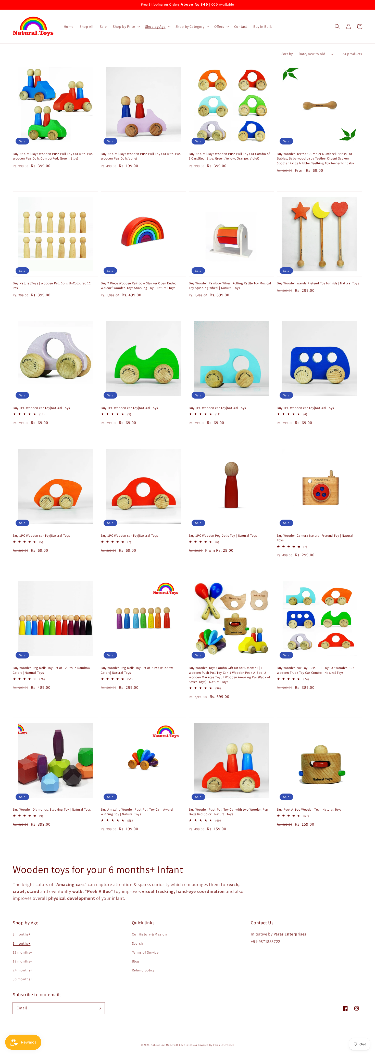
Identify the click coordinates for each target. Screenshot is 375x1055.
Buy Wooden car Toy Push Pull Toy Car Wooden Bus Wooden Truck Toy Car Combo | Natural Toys (315, 670)
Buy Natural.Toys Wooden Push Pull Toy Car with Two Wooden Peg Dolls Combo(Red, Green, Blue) (53, 156)
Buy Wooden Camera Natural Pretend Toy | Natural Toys (315, 537)
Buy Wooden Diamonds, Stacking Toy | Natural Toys (52, 809)
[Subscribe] (99, 1008)
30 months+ (22, 979)
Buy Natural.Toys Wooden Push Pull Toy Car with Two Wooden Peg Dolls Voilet (141, 156)
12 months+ (22, 952)
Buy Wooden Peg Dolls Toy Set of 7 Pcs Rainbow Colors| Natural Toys (137, 670)
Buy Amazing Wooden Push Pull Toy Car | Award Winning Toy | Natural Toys (137, 811)
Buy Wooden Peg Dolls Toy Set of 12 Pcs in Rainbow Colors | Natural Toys (51, 670)
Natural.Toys (158, 1045)
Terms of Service (145, 952)
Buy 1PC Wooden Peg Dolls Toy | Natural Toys (223, 535)
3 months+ (21, 934)
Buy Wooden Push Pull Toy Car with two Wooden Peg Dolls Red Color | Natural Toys (228, 811)
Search (137, 943)
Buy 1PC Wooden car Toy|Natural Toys (41, 408)
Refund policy (143, 970)
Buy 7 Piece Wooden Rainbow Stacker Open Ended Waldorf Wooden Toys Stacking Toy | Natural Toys (139, 285)
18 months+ (22, 961)
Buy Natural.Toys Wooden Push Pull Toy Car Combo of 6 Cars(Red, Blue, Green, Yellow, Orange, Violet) (229, 156)
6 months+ (21, 943)
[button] (126, 26)
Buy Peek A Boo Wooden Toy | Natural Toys (309, 809)
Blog (135, 961)
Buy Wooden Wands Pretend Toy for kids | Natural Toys (318, 283)
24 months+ (22, 970)
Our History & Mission (149, 934)
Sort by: (287, 53)
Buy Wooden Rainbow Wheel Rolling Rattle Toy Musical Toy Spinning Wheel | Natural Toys (230, 285)
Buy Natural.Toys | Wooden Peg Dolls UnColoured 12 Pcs (52, 285)
